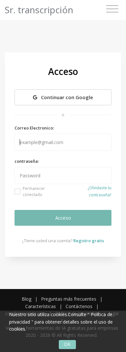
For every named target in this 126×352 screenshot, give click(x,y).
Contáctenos (79, 306)
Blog (26, 299)
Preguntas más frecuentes (68, 299)
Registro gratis (88, 240)
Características (40, 306)
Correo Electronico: (34, 128)
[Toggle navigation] (112, 9)
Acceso (63, 217)
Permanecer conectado (34, 191)
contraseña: (27, 161)
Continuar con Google (66, 97)
